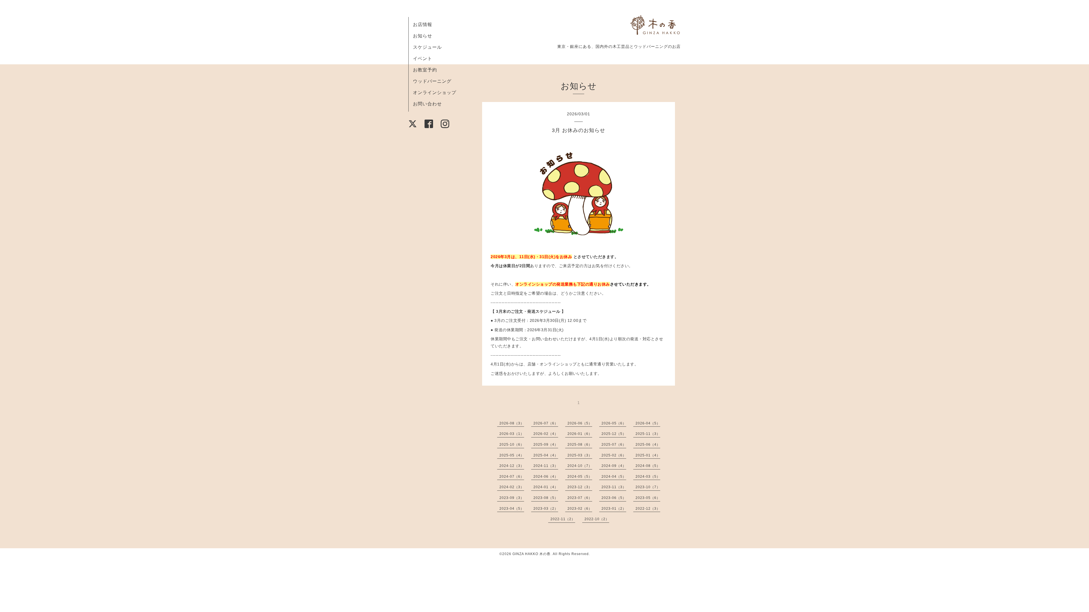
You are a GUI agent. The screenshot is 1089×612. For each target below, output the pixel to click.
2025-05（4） (511, 455)
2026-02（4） (545, 434)
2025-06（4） (648, 445)
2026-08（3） (511, 423)
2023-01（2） (614, 509)
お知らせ (422, 35)
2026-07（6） (545, 423)
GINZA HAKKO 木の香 (531, 554)
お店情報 (422, 24)
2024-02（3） (511, 487)
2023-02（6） (579, 509)
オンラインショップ (434, 92)
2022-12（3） (648, 509)
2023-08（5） (545, 498)
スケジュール (427, 47)
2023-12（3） (579, 487)
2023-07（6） (579, 498)
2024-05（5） (579, 477)
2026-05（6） (614, 423)
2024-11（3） (545, 466)
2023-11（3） (614, 487)
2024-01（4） (545, 487)
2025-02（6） (614, 455)
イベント (422, 58)
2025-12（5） (614, 434)
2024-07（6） (511, 477)
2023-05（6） (648, 498)
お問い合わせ (427, 103)
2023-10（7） (648, 487)
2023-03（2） (545, 509)
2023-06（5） (614, 498)
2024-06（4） (545, 477)
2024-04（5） (614, 477)
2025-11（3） (648, 434)
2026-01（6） (579, 434)
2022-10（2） (596, 519)
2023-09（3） (511, 498)
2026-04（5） (648, 423)
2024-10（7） (579, 466)
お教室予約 (425, 69)
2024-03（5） (648, 477)
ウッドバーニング (432, 81)
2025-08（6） (579, 445)
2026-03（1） (511, 434)
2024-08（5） (648, 466)
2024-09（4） (614, 466)
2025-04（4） (545, 455)
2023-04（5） (511, 509)
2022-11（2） (562, 519)
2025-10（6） (511, 445)
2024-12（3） (511, 466)
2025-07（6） (614, 445)
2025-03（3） (579, 455)
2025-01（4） (648, 455)
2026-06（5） (579, 423)
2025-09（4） (545, 445)
